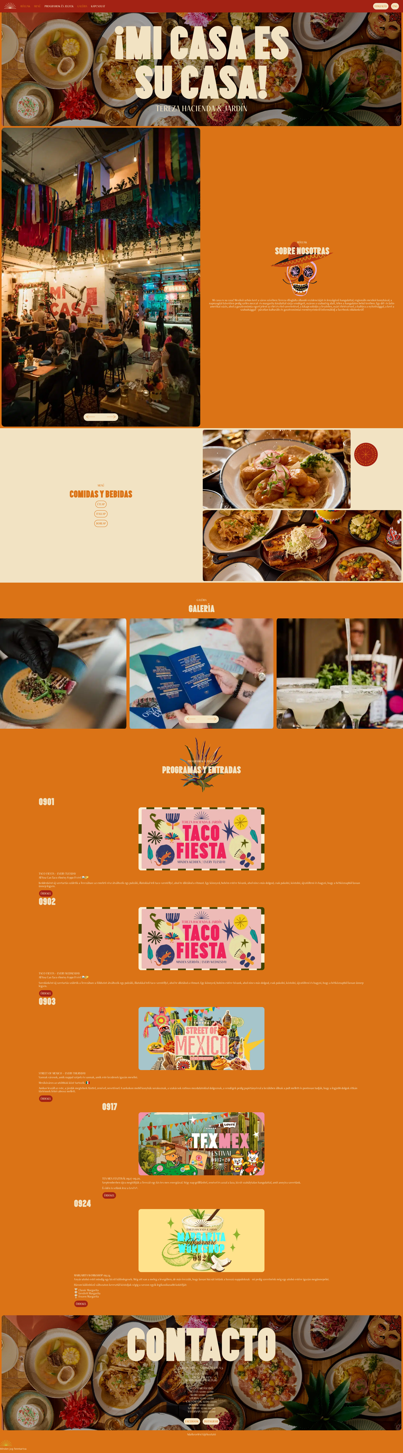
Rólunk (25, 6)
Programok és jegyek (59, 6)
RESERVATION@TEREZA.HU (201, 1380)
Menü (37, 6)
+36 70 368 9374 (201, 1377)
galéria (82, 6)
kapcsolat (98, 6)
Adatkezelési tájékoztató (201, 1434)
